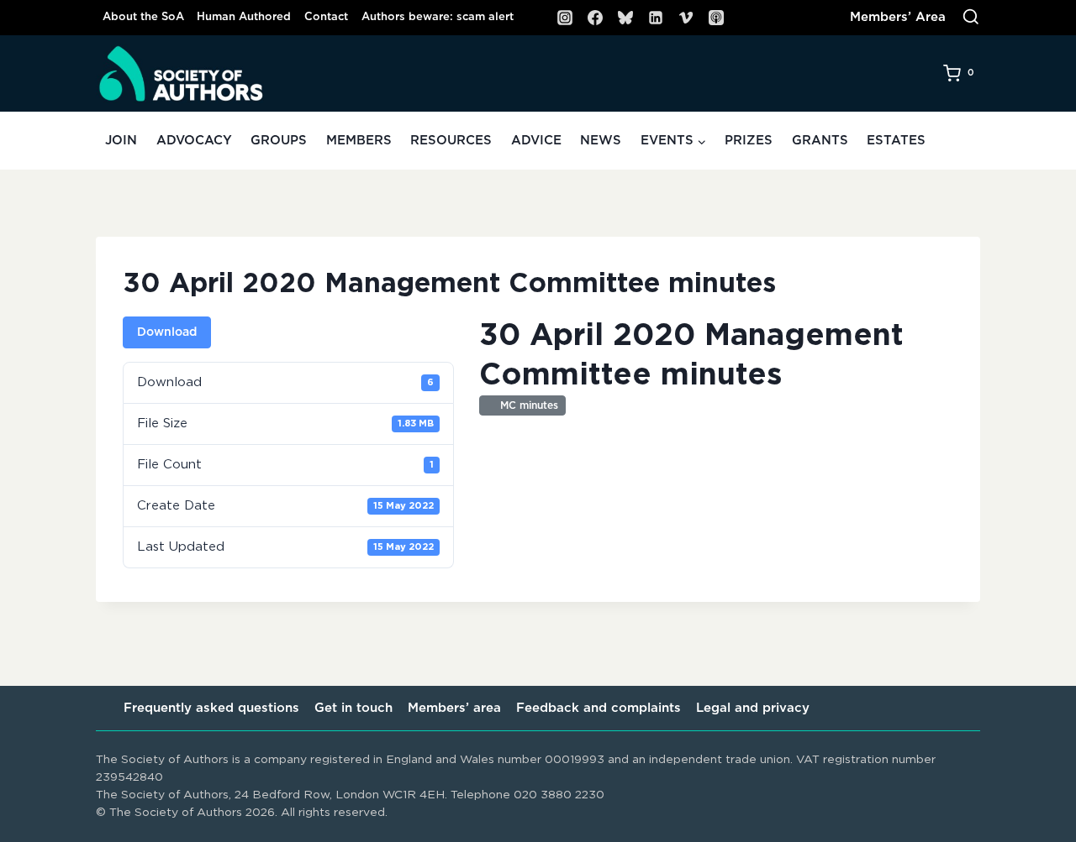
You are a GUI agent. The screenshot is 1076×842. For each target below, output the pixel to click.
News (600, 140)
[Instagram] (565, 18)
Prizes (749, 140)
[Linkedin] (656, 18)
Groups (279, 140)
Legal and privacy (753, 708)
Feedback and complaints (598, 708)
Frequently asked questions (211, 708)
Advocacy (194, 140)
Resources (451, 140)
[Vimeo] (686, 18)
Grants (820, 140)
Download (167, 332)
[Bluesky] (625, 18)
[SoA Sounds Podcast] (716, 18)
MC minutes (525, 405)
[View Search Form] (971, 17)
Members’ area (454, 708)
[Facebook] (595, 18)
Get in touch (353, 708)
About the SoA (143, 17)
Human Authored (244, 17)
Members (359, 140)
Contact (326, 17)
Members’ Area (898, 17)
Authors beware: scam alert (437, 17)
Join (121, 140)
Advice (536, 140)
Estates (896, 140)
